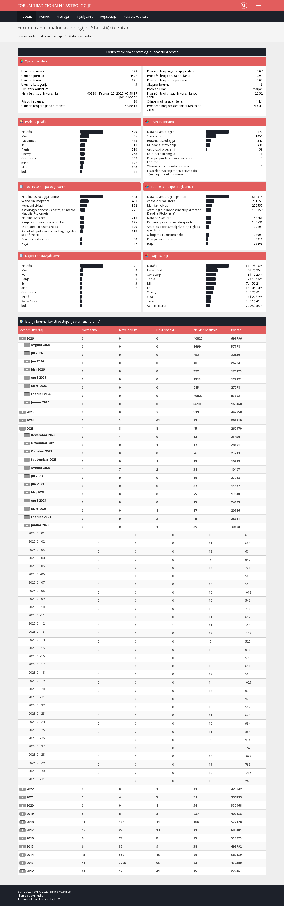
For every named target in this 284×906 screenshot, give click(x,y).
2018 (30, 822)
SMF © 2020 (40, 891)
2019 (30, 813)
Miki (24, 136)
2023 (30, 428)
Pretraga (62, 16)
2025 (30, 412)
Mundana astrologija (162, 145)
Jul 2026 (37, 353)
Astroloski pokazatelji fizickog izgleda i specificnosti (48, 233)
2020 (30, 805)
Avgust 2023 (40, 468)
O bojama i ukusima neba (39, 227)
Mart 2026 (39, 386)
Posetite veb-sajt (135, 16)
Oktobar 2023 (41, 451)
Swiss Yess (29, 301)
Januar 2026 (40, 402)
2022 (30, 789)
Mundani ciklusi (32, 205)
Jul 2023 (37, 476)
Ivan (24, 274)
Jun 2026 (37, 361)
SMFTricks (37, 896)
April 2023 (38, 500)
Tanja (25, 149)
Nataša (26, 132)
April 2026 (38, 377)
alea (24, 167)
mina (24, 163)
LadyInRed (28, 140)
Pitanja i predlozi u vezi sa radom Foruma (170, 160)
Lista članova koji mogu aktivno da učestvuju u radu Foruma (172, 172)
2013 (30, 863)
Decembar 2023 (43, 435)
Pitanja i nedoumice (35, 239)
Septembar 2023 (44, 459)
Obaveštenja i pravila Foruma (168, 166)
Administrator (156, 305)
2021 (30, 797)
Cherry (26, 154)
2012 (30, 871)
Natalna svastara (33, 218)
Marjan (257, 89)
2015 (30, 846)
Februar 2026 (41, 394)
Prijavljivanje (84, 16)
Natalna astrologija (160, 132)
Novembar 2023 (43, 443)
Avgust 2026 (40, 345)
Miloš (25, 297)
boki (24, 171)
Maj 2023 (38, 492)
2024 (30, 420)
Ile (23, 145)
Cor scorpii (29, 158)
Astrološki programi (161, 149)
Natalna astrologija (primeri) (41, 196)
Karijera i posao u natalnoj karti (43, 222)
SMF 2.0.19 (24, 891)
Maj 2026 (38, 369)
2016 (30, 838)
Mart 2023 (39, 508)
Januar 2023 (40, 525)
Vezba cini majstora (35, 201)
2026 (30, 338)
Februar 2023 (41, 517)
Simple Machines (60, 891)
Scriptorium (155, 136)
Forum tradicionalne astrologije (54, 5)
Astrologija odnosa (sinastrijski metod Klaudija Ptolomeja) (48, 211)
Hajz (24, 243)
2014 (30, 854)
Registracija (108, 16)
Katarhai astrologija (161, 154)
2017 (30, 830)
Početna (27, 16)
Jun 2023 (37, 484)
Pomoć (44, 16)
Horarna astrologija (161, 140)
